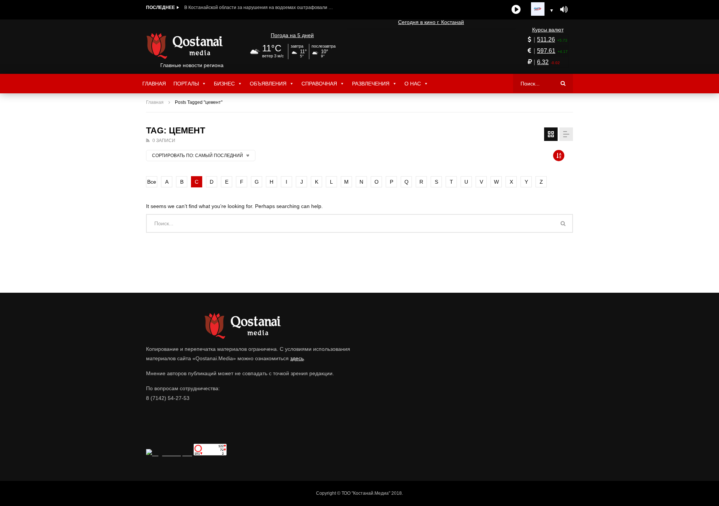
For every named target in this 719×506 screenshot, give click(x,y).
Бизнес (224, 84)
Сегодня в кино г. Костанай (431, 22)
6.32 (543, 62)
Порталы (186, 84)
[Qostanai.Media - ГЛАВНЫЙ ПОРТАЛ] (192, 46)
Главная (154, 84)
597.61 (546, 51)
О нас (412, 84)
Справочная (319, 84)
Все (151, 182)
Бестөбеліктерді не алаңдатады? (220, 7)
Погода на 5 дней (292, 35)
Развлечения (370, 84)
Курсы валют (548, 30)
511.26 (546, 39)
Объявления (268, 84)
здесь (297, 358)
